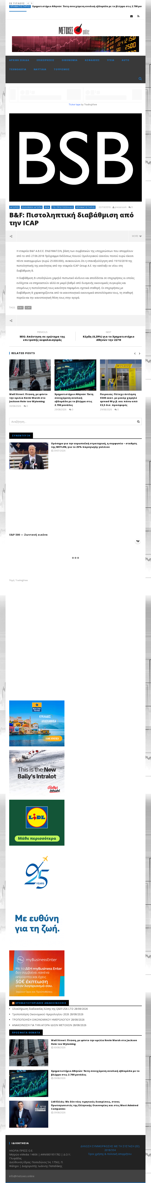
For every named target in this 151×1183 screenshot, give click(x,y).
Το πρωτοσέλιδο (62, 207)
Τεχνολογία (17, 69)
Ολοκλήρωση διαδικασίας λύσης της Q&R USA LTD (42, 1008)
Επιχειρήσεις (18, 8)
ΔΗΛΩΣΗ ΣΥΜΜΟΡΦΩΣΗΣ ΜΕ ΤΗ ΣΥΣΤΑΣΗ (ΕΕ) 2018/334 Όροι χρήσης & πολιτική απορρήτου (110, 1150)
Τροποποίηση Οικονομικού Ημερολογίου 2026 (40, 1014)
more (135, 236)
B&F (20, 307)
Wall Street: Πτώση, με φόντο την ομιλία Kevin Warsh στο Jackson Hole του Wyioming (28, 397)
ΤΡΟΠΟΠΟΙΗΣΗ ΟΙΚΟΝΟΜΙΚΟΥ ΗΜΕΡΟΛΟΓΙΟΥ (41, 1019)
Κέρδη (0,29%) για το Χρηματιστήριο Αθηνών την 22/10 (108, 337)
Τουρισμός (62, 69)
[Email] (131, 16)
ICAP (28, 307)
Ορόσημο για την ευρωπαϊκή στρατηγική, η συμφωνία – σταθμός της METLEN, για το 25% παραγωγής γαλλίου (94, 445)
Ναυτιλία (40, 69)
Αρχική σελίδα (19, 60)
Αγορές (14, 207)
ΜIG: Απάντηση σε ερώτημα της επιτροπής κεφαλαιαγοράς (42, 337)
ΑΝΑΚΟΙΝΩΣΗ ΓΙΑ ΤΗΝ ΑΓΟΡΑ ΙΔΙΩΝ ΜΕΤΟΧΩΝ (42, 1025)
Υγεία (110, 60)
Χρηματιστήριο (85, 207)
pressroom (121, 207)
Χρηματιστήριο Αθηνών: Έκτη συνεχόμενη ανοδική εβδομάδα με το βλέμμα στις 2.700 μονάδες (74, 399)
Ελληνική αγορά (32, 207)
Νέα (47, 207)
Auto (125, 60)
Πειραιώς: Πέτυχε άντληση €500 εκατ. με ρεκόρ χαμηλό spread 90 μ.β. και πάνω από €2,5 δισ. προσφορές (119, 399)
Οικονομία (70, 60)
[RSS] (138, 16)
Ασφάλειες (92, 60)
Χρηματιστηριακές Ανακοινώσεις (40, 1003)
